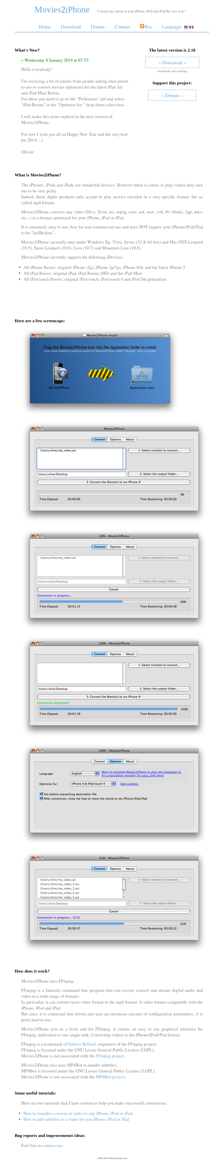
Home (45, 26)
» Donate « (172, 95)
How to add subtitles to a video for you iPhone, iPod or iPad (76, 1119)
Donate (98, 26)
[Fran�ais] (191, 26)
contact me (52, 1145)
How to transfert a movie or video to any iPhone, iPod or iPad (77, 1113)
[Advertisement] (112, 296)
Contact (122, 26)
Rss (148, 26)
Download (71, 26)
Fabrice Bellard (82, 1044)
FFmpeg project (110, 1056)
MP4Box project (110, 1077)
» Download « (172, 62)
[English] (186, 26)
